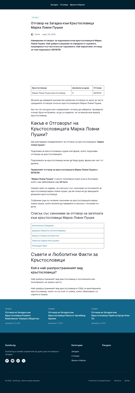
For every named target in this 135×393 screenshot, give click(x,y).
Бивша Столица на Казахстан (45, 235)
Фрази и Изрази (78, 360)
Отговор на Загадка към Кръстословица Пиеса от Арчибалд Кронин (66, 315)
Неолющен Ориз (39, 246)
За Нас (127, 381)
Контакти (117, 381)
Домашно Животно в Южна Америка (49, 230)
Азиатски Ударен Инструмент (45, 240)
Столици (75, 356)
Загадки (35, 17)
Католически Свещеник (43, 225)
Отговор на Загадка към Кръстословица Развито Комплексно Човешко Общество (22, 315)
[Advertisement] (67, 68)
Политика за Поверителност (99, 381)
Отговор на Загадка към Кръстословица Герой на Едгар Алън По (110, 315)
